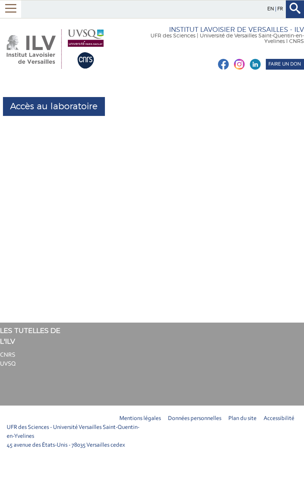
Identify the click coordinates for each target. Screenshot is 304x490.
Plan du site (242, 418)
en (271, 9)
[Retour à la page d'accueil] (54, 49)
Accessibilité (279, 418)
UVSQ (8, 364)
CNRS (7, 355)
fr (280, 9)
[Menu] (10, 9)
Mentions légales (140, 418)
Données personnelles (194, 418)
